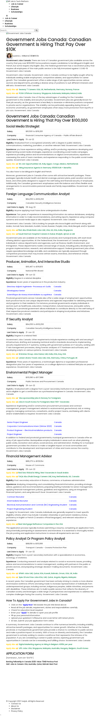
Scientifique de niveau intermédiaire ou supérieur (29, 294)
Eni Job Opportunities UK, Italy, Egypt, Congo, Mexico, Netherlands (49, 164)
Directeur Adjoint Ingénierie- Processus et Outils (29, 286)
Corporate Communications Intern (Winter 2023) (29, 426)
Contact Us (16, 703)
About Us (15, 706)
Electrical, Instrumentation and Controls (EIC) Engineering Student (37, 504)
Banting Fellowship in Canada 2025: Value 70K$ (32, 661)
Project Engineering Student (20, 509)
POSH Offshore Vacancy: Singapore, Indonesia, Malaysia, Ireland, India (50, 93)
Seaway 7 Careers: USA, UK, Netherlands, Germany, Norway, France (49, 89)
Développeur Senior (16, 290)
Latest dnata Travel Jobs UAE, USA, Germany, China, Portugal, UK (48, 358)
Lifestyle (15, 6)
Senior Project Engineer (17, 422)
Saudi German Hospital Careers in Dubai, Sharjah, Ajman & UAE (46, 234)
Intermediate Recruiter (17, 500)
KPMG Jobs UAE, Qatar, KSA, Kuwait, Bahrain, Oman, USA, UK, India (48, 573)
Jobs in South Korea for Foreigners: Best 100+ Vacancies (44, 402)
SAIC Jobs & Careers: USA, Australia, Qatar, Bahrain (32, 664)
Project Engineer (14, 434)
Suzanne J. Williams (20, 56)
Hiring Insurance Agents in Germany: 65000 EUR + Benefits (45, 167)
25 (32, 56)
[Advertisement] (50, 682)
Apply (23, 612)
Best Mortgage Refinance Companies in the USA (40, 524)
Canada (57, 286)
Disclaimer (15, 708)
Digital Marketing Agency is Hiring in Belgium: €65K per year (45, 644)
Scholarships (17, 12)
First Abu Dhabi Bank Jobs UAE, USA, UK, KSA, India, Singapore (45, 230)
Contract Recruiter (15, 497)
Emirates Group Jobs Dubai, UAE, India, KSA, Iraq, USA (43, 354)
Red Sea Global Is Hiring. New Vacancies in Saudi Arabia (43, 472)
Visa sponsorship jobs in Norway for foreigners (39, 398)
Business (15, 9)
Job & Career (17, 4)
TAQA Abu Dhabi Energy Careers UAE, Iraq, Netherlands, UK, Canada (49, 476)
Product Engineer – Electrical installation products (29, 430)
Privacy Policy (17, 711)
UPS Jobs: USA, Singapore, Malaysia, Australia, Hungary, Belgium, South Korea (53, 648)
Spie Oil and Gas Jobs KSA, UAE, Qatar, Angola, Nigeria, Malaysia (48, 577)
